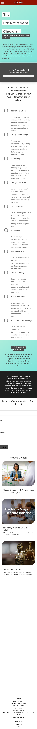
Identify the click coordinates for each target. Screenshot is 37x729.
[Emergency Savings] (6, 134)
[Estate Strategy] (6, 272)
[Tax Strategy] (6, 158)
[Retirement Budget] (6, 110)
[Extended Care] (6, 251)
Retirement (18, 724)
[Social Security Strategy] (6, 320)
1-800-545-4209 (21, 703)
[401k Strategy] (6, 206)
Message (2, 432)
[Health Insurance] (6, 296)
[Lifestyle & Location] (6, 182)
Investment (18, 726)
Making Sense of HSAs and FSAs (18, 489)
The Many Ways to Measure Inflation (15, 528)
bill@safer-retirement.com (19, 717)
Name (1, 409)
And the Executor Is (12, 569)
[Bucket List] (6, 230)
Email (1, 420)
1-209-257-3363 (20, 701)
